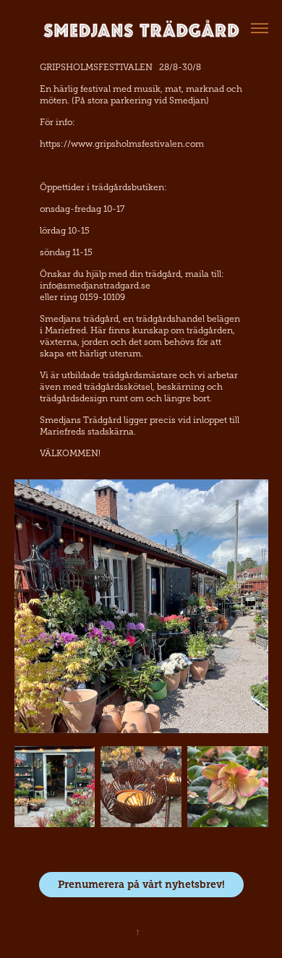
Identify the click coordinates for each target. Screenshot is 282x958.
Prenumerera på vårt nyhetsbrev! (141, 884)
